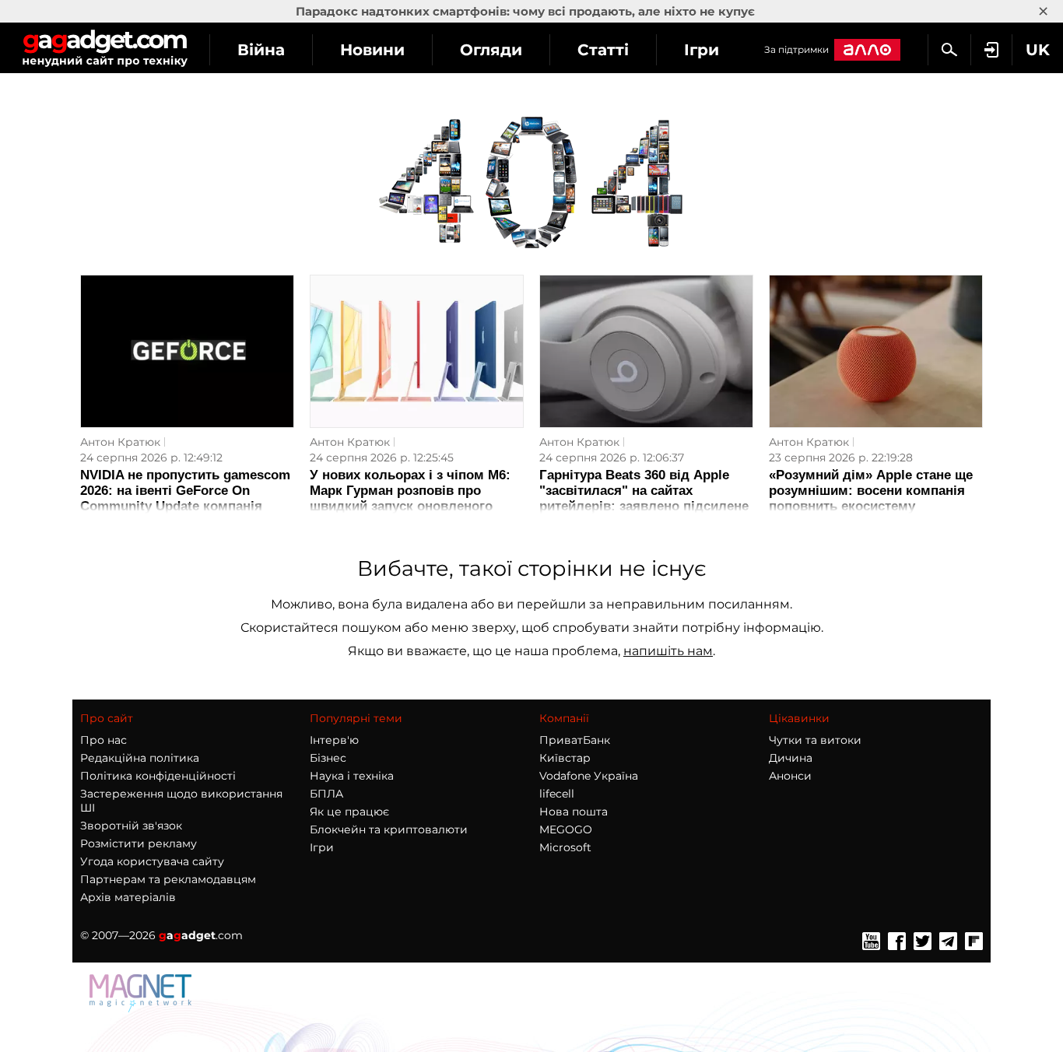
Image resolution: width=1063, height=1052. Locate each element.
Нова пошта (573, 812)
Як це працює (349, 812)
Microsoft (565, 847)
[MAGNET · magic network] (142, 1008)
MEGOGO (565, 829)
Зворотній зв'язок (131, 826)
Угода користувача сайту (152, 861)
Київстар (565, 758)
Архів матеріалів (128, 897)
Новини (372, 49)
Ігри (701, 49)
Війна (261, 49)
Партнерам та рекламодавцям (168, 879)
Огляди (491, 49)
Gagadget (104, 48)
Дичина (790, 758)
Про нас (103, 740)
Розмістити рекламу (138, 843)
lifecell (556, 794)
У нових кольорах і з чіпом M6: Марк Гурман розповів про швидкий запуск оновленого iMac (410, 498)
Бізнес (328, 758)
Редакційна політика (139, 758)
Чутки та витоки (815, 740)
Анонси (790, 776)
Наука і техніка (352, 776)
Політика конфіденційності (158, 776)
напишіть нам (668, 650)
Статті (603, 49)
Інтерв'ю (334, 740)
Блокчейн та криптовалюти (389, 829)
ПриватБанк (574, 740)
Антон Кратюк (120, 442)
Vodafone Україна (588, 776)
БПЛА (326, 794)
